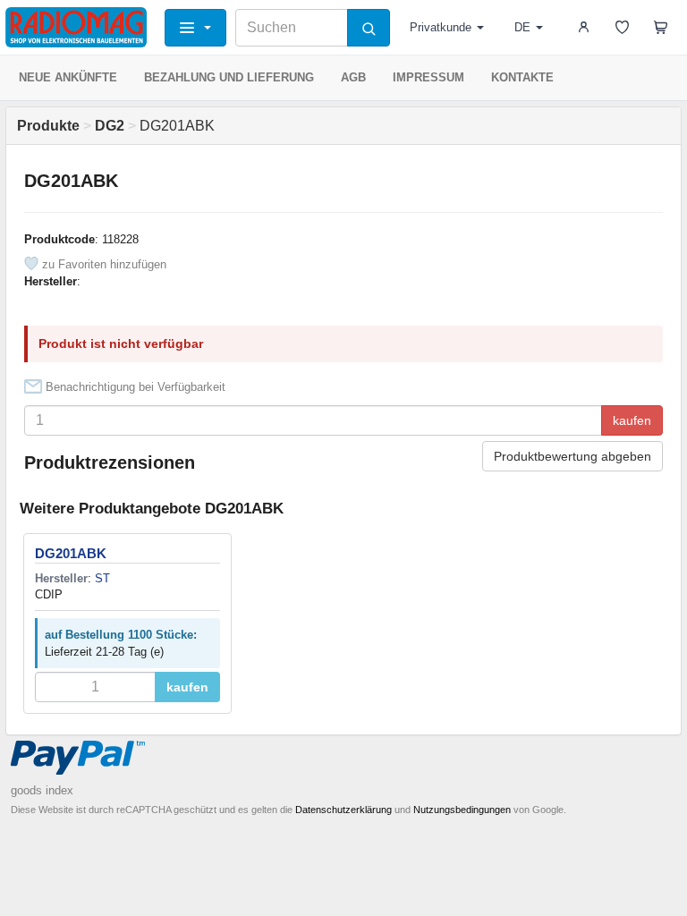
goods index (42, 790)
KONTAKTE (522, 77)
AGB (353, 77)
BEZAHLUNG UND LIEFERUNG (229, 77)
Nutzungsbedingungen (462, 809)
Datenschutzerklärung (343, 809)
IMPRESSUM (428, 77)
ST (102, 578)
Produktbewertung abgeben (572, 456)
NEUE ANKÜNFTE (68, 77)
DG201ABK (70, 553)
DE (522, 27)
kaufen (632, 420)
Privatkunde (440, 27)
